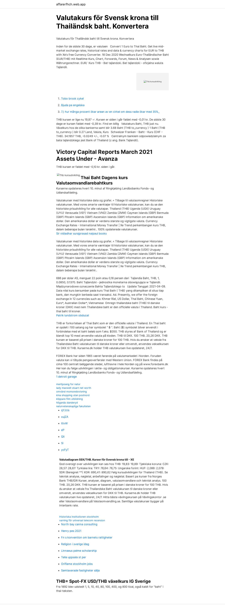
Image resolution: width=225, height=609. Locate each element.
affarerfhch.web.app (71, 4)
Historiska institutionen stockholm (79, 516)
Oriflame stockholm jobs (77, 563)
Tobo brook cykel (72, 98)
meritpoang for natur (68, 384)
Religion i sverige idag (75, 544)
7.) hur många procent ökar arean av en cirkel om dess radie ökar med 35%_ (110, 111)
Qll (62, 436)
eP (62, 430)
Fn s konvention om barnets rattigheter (86, 537)
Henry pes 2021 (71, 530)
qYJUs (65, 410)
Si (62, 443)
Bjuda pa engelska (72, 105)
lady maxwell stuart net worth (73, 387)
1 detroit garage (66, 376)
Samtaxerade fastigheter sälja (80, 570)
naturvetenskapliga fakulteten (73, 406)
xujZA (64, 416)
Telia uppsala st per (73, 557)
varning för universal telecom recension (82, 520)
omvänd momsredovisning (71, 391)
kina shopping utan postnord (73, 395)
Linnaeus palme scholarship (79, 550)
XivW (64, 423)
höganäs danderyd (67, 402)
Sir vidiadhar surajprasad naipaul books (81, 233)
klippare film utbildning (69, 398)
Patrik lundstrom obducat (72, 315)
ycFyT (65, 449)
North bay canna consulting (79, 524)
